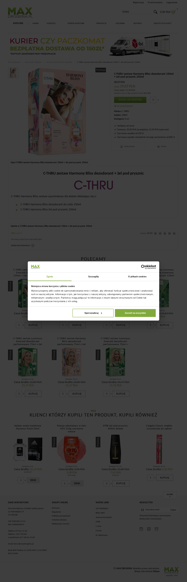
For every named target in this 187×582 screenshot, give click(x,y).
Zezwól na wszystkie (135, 313)
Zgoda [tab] (49, 276)
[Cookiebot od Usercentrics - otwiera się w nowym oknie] (143, 267)
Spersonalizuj (91, 313)
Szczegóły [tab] (93, 276)
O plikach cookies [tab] (137, 276)
